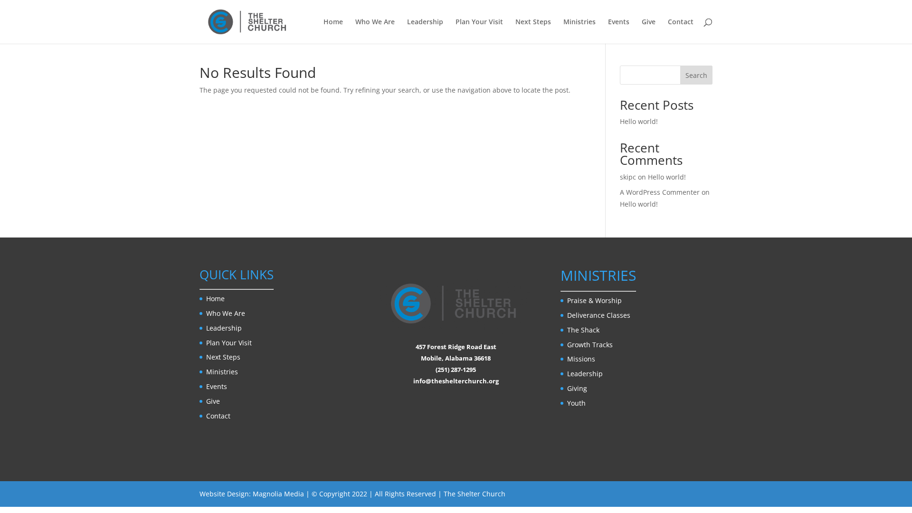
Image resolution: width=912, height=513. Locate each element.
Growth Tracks (590, 344)
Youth (576, 403)
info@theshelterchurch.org (456, 381)
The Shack (583, 329)
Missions (581, 358)
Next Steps (533, 22)
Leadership (425, 22)
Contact (681, 22)
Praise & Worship (594, 300)
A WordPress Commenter (660, 192)
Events (618, 22)
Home (333, 22)
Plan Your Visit (479, 22)
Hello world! (639, 121)
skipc (628, 176)
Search (696, 75)
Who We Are (375, 22)
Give (649, 22)
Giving (577, 388)
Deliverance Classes (598, 315)
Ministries (579, 22)
